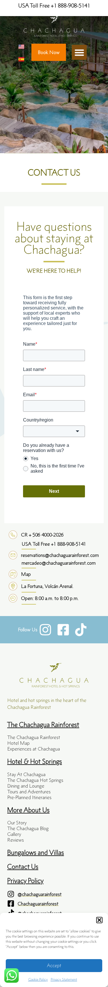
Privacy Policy (25, 880)
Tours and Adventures (29, 791)
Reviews (15, 840)
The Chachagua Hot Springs (35, 780)
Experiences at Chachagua (33, 749)
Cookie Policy (38, 979)
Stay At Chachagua (26, 774)
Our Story (16, 823)
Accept (54, 965)
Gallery (14, 834)
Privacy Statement (64, 979)
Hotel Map (18, 743)
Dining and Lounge (25, 786)
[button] (99, 920)
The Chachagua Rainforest (33, 737)
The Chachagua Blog (28, 828)
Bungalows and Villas (35, 852)
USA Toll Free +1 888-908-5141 (54, 5)
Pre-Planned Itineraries (29, 797)
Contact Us (22, 866)
